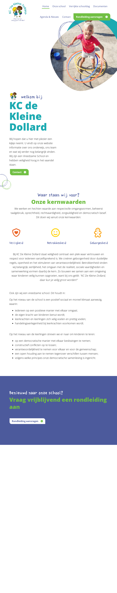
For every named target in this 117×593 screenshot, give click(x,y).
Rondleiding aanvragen (25, 421)
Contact (17, 172)
